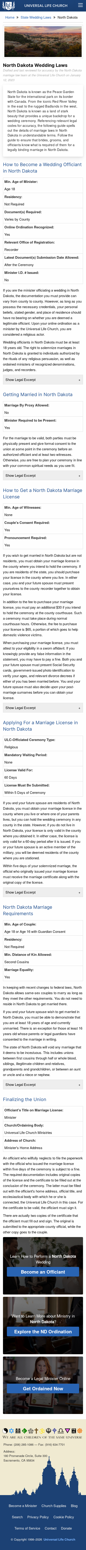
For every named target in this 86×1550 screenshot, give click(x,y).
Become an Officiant (43, 1271)
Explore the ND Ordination (43, 1331)
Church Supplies (54, 1505)
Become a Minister (23, 1505)
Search (17, 1516)
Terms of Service (27, 1528)
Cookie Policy (63, 1516)
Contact (50, 1528)
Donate (66, 1528)
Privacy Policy (38, 1516)
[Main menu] (80, 6)
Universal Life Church (45, 5)
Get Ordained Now (43, 1388)
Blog (74, 1505)
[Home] (8, 5)
